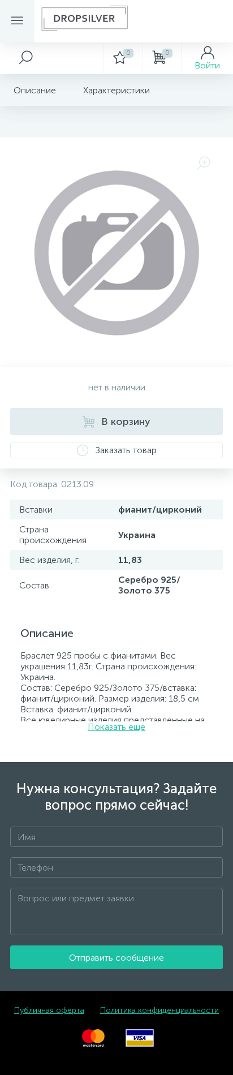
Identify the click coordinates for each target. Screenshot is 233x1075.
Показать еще (116, 726)
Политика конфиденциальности (159, 1010)
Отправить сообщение (116, 957)
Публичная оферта (49, 1010)
